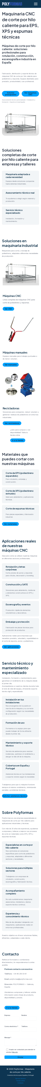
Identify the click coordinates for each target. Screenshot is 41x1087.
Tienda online (20, 1080)
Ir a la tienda (17, 440)
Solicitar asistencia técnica (15, 796)
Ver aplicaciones (11, 647)
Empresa (7, 1015)
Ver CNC (8, 309)
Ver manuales (11, 365)
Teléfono (24, 1026)
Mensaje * (7, 1037)
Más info (15, 1052)
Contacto (20, 1083)
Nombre (24, 1015)
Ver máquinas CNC (30, 94)
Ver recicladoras (12, 423)
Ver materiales (10, 524)
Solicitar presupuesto (10, 94)
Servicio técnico (20, 1078)
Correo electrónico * (11, 1026)
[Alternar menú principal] (35, 4)
